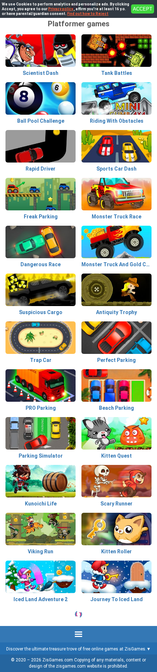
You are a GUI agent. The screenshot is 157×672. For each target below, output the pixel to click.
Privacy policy (60, 9)
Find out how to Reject (87, 14)
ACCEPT (142, 9)
